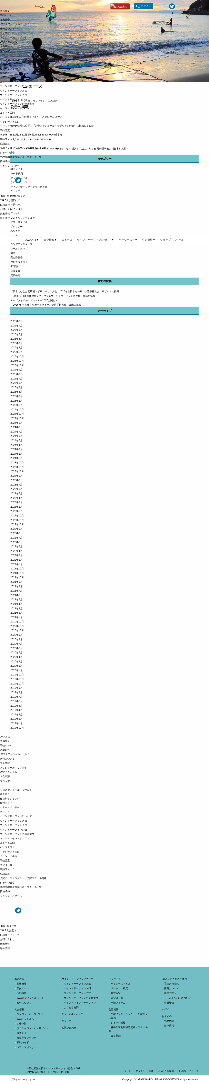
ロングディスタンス (21, 244)
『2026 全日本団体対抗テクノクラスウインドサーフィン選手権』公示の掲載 (52, 296)
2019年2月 (16, 718)
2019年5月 (16, 705)
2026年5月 (16, 334)
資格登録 (5, 161)
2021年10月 (17, 577)
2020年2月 (16, 665)
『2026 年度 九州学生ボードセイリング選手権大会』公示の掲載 (45, 304)
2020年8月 (16, 639)
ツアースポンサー (10, 77)
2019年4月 (16, 710)
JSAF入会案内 (166, 1071)
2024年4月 (16, 445)
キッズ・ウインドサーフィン (16, 108)
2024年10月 (17, 418)
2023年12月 (17, 462)
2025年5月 (16, 387)
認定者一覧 (6, 134)
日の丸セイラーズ (10, 204)
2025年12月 (17, 356)
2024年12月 (17, 409)
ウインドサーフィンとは (13, 90)
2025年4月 (16, 391)
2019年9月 (16, 688)
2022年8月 (16, 533)
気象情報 (5, 213)
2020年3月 (16, 661)
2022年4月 (16, 551)
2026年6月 (16, 330)
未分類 (14, 266)
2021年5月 (16, 599)
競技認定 (5, 130)
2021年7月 (16, 590)
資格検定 (15, 275)
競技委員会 (16, 270)
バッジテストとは (10, 121)
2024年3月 (16, 449)
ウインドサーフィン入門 (13, 95)
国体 (12, 253)
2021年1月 (16, 617)
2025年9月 (16, 369)
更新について (171, 988)
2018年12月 (17, 727)
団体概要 (5, 10)
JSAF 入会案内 (8, 200)
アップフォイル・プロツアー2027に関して (34, 300)
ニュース (5, 81)
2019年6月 (16, 701)
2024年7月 (16, 431)
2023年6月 (16, 489)
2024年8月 (16, 427)
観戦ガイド (6, 72)
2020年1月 (16, 670)
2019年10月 (17, 683)
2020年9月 (16, 634)
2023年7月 (16, 484)
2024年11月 (17, 413)
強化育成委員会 (19, 262)
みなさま (15, 231)
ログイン (167, 1009)
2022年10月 (17, 524)
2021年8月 (16, 586)
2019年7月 (16, 696)
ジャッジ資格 (7, 152)
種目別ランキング (10, 68)
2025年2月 (16, 400)
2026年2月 (16, 347)
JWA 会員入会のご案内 (174, 979)
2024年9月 (16, 422)
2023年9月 (16, 475)
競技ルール (6, 15)
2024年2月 (16, 453)
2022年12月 (17, 515)
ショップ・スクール (11, 165)
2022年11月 (17, 520)
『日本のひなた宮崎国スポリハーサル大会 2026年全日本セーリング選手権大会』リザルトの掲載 (64, 291)
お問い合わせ (7, 209)
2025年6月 (16, 383)
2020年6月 (16, 648)
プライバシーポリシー (22, 1079)
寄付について (7, 28)
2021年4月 (16, 604)
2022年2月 (16, 559)
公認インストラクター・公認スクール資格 (23, 148)
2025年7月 (16, 378)
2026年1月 (16, 352)
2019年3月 (16, 714)
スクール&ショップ (72, 1014)
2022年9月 (16, 528)
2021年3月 (16, 608)
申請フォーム (7, 139)
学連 (151, 1071)
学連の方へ (170, 993)
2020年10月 (17, 630)
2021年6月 (16, 595)
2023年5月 (16, 493)
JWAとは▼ (32, 239)
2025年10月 (17, 365)
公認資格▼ (148, 239)
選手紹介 (5, 64)
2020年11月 (17, 626)
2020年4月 (16, 657)
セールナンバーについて (177, 998)
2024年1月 (16, 458)
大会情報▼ (50, 239)
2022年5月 (16, 546)
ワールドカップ (19, 248)
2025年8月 (16, 374)
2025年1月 (16, 405)
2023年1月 (16, 511)
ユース (14, 235)
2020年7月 (16, 643)
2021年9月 (16, 581)
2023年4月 (16, 498)
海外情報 (5, 218)
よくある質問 (7, 112)
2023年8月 (16, 480)
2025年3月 (16, 396)
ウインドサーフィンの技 (13, 99)
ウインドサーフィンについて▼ (95, 239)
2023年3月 (16, 502)
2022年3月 (16, 555)
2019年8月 (16, 692)
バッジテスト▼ (128, 239)
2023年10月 (17, 471)
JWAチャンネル (8, 41)
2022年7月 (16, 537)
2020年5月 (16, 652)
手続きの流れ (171, 983)
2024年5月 (16, 440)
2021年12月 (17, 568)
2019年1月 (16, 723)
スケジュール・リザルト (13, 37)
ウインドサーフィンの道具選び (17, 103)
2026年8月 (16, 321)
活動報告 (5, 19)
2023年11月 (17, 467)
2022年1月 (16, 564)
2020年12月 (17, 621)
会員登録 (169, 1002)
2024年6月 (16, 436)
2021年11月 (17, 573)
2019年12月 (17, 674)
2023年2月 (16, 506)
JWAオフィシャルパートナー (16, 24)
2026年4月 (16, 338)
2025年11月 (17, 360)
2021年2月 (16, 612)
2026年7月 (16, 325)
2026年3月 (16, 343)
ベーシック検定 (8, 125)
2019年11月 (17, 679)
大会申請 (5, 46)
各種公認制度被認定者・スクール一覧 (21, 157)
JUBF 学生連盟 (8, 196)
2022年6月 (16, 542)
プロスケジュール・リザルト (16, 59)
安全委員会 (16, 257)
